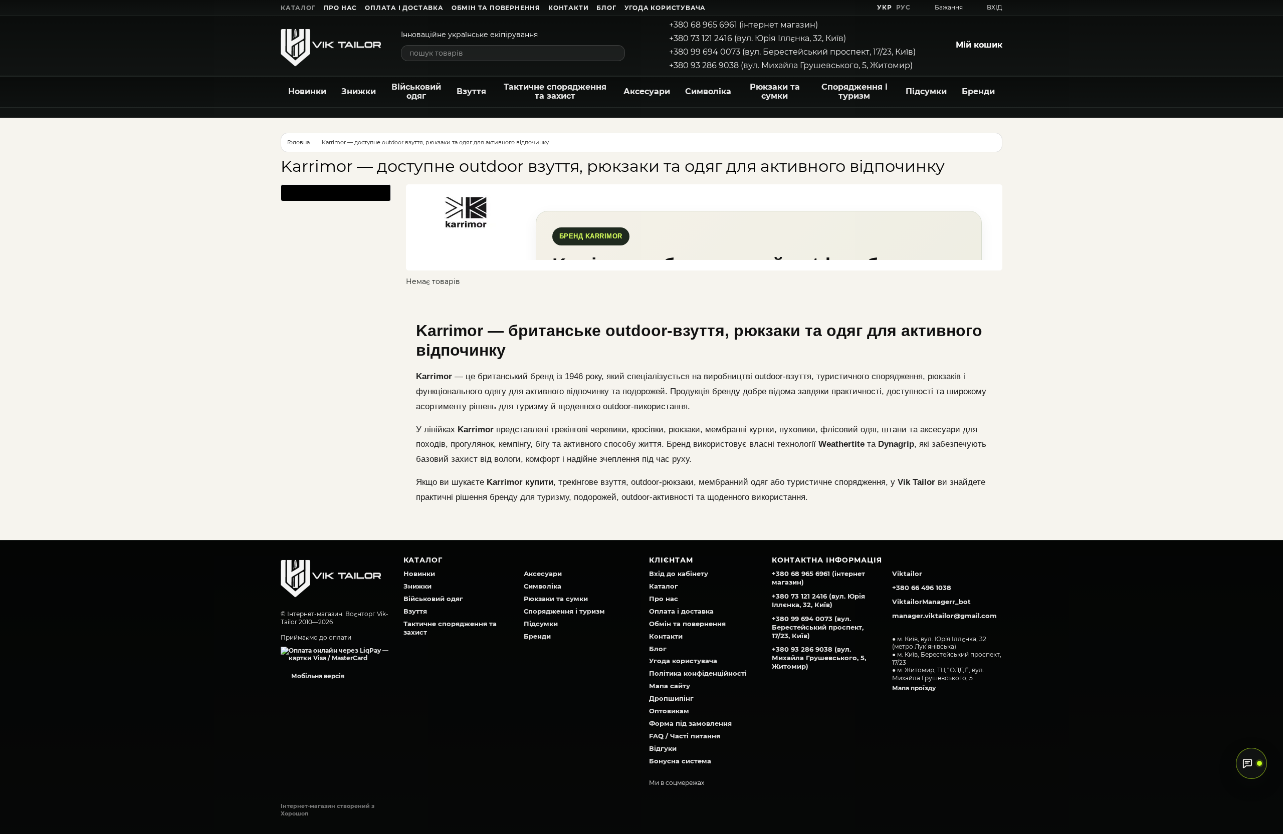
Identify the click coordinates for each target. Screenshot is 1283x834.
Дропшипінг (671, 698)
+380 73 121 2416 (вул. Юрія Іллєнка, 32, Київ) (757, 38)
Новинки (307, 91)
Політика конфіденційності (698, 673)
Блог (606, 8)
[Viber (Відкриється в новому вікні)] (861, 8)
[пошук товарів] (617, 53)
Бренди (978, 91)
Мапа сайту (669, 686)
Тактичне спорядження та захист (555, 91)
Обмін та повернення (496, 8)
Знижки (358, 91)
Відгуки (663, 748)
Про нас (340, 8)
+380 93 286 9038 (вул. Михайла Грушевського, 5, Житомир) (791, 65)
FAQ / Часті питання (684, 736)
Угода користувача (665, 8)
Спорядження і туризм (854, 91)
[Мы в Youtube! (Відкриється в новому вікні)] (825, 8)
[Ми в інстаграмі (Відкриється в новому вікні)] (837, 8)
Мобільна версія (317, 676)
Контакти (568, 8)
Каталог (298, 8)
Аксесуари (646, 91)
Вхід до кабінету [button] (678, 574)
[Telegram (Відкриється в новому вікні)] (849, 8)
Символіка (708, 91)
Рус (903, 8)
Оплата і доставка (404, 8)
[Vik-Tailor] (331, 576)
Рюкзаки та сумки (775, 91)
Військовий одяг (416, 91)
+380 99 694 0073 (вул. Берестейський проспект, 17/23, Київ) (792, 52)
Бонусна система (680, 761)
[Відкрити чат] (1251, 763)
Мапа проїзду (914, 688)
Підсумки (926, 91)
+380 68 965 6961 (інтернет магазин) (743, 25)
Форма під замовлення (690, 723)
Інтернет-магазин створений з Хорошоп (327, 809)
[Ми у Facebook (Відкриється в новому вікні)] (813, 8)
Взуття (471, 91)
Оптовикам (669, 711)
